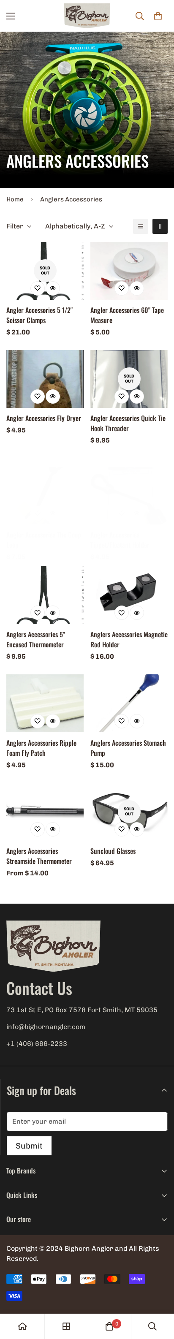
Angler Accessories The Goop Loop (43, 540)
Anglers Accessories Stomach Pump (128, 748)
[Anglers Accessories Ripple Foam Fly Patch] (45, 703)
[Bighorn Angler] (87, 16)
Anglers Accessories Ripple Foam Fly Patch (41, 748)
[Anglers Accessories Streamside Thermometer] (45, 812)
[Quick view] (53, 288)
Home (15, 199)
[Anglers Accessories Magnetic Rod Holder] (129, 595)
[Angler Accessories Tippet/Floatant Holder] (129, 495)
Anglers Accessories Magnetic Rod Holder (129, 639)
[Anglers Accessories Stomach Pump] (129, 703)
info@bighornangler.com (45, 1027)
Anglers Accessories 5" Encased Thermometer (35, 639)
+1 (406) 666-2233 (36, 1044)
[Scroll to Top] (158, 1294)
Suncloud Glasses (113, 851)
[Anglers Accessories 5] (45, 595)
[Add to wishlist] (37, 288)
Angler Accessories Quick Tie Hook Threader (128, 423)
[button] (158, 16)
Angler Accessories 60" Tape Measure (127, 315)
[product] (22, 1326)
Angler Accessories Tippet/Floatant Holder (120, 540)
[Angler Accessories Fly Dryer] (45, 379)
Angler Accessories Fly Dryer (43, 418)
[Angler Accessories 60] (129, 271)
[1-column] (140, 226)
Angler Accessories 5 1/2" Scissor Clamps (39, 315)
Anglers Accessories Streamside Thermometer (39, 856)
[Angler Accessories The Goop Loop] (45, 495)
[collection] (66, 1326)
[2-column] (160, 226)
